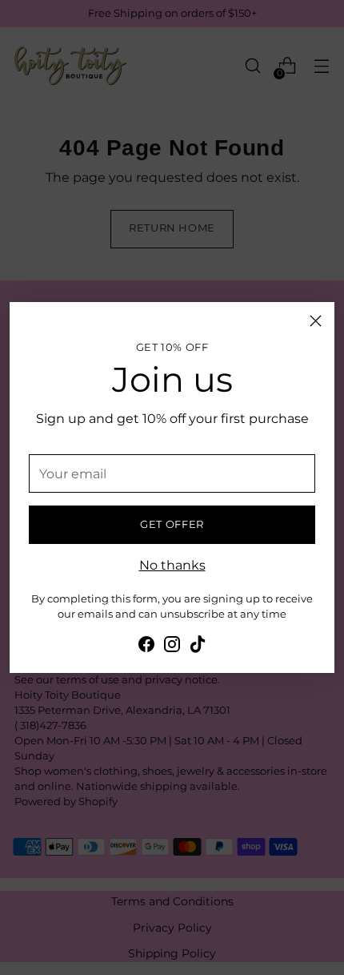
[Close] (315, 320)
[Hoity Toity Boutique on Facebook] (146, 647)
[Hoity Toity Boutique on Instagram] (172, 647)
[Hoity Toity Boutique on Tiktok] (197, 647)
